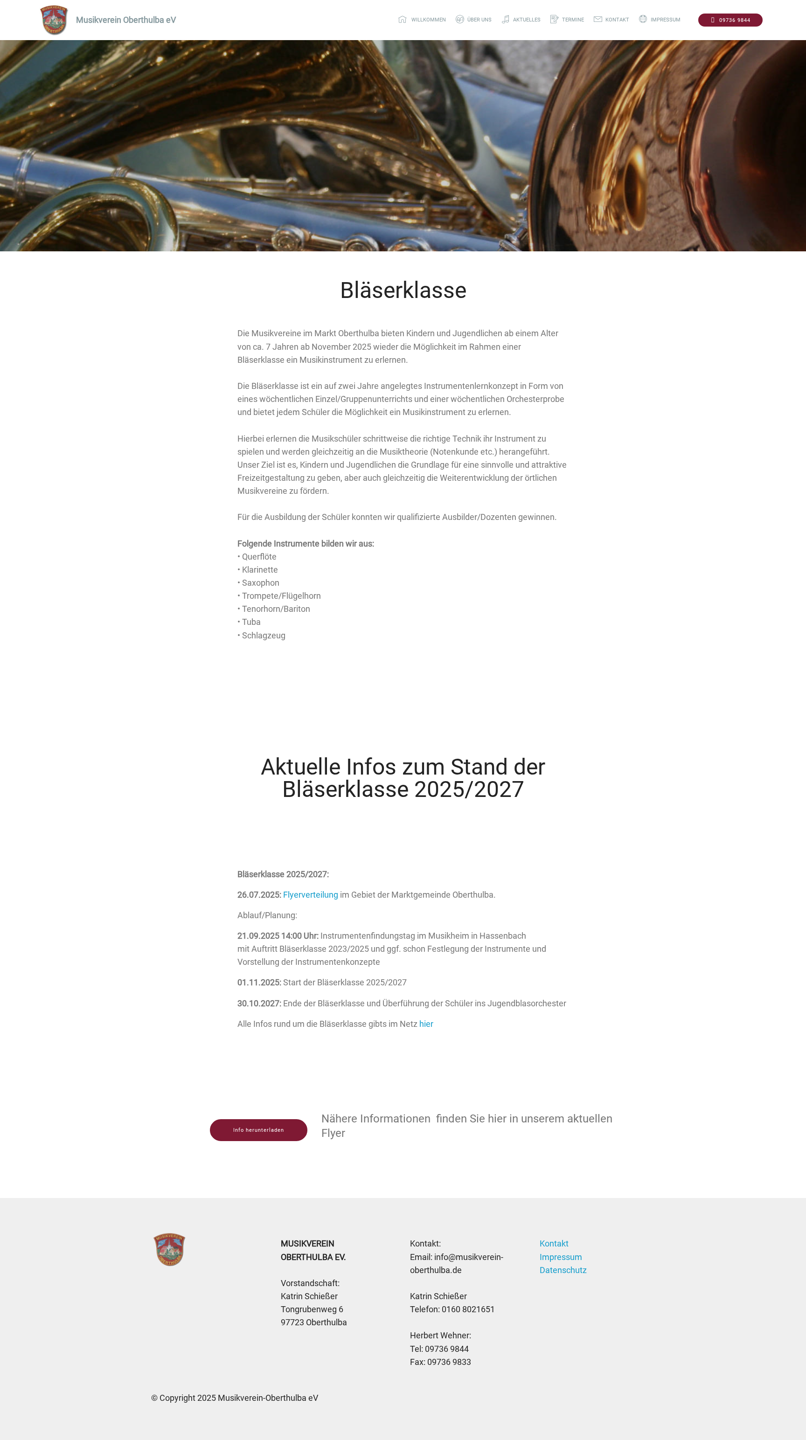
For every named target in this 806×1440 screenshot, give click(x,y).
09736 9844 (734, 20)
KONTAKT (617, 20)
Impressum (561, 1257)
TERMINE (573, 20)
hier (426, 1024)
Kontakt (554, 1243)
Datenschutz (563, 1270)
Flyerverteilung (310, 895)
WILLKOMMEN (428, 20)
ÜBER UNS (479, 20)
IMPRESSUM (669, 20)
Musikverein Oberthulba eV (126, 20)
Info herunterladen (258, 1130)
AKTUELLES (527, 20)
